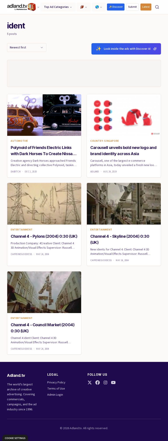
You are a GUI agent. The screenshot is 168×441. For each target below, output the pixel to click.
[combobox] (26, 47)
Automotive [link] (19, 141)
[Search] (157, 7)
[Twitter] (90, 382)
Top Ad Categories (56, 7)
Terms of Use (56, 388)
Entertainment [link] (22, 230)
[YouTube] (113, 382)
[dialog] (15, 438)
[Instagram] (105, 382)
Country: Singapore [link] (104, 141)
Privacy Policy (56, 382)
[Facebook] (97, 382)
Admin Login (55, 395)
